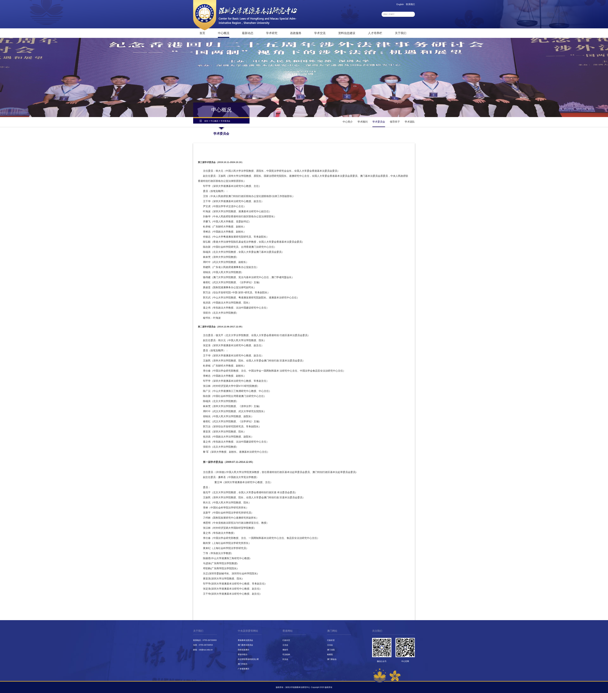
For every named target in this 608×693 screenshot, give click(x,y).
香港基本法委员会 (245, 640)
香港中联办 (242, 654)
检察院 (330, 654)
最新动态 (247, 33)
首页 (202, 33)
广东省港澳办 (243, 669)
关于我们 (400, 33)
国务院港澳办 (243, 650)
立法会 (285, 645)
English (400, 4)
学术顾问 (363, 121)
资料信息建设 (346, 33)
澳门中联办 (242, 664)
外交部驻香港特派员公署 (248, 659)
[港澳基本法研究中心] (245, 29)
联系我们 (410, 4)
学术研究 (271, 33)
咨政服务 (295, 33)
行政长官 (286, 640)
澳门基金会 (332, 659)
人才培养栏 (375, 33)
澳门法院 (331, 650)
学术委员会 (225, 121)
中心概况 (223, 33)
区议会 (285, 659)
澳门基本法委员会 (245, 645)
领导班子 (395, 121)
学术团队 (410, 121)
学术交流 (320, 33)
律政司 (285, 650)
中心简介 (348, 121)
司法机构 (286, 654)
